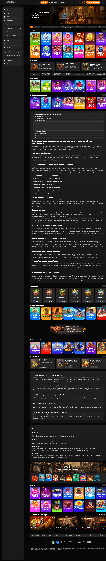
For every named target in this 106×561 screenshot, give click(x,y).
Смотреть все (102, 514)
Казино (45, 2)
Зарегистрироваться (93, 2)
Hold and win (81, 27)
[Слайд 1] (66, 22)
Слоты (45, 27)
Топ (38, 27)
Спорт (63, 2)
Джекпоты (93, 27)
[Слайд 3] (70, 22)
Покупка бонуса (67, 27)
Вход (82, 2)
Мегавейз (55, 27)
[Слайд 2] (68, 22)
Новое (102, 27)
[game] (57, 51)
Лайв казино (54, 2)
